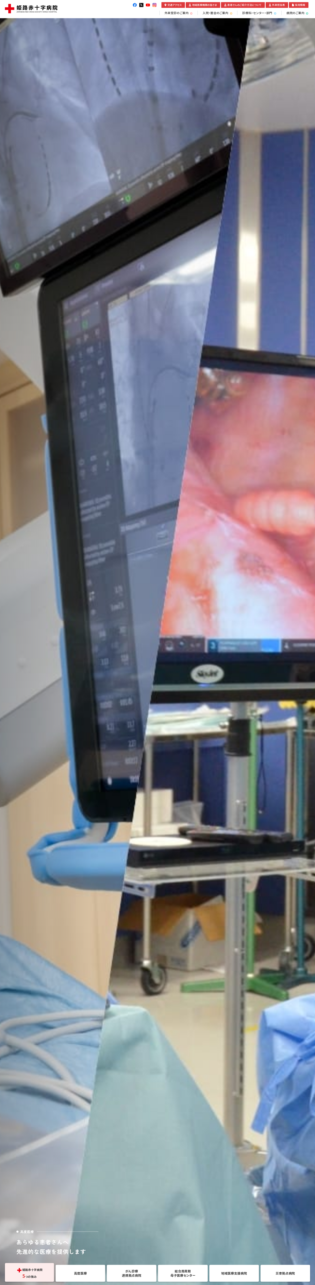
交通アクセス (175, 5)
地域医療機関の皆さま (204, 5)
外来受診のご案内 (177, 13)
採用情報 (300, 5)
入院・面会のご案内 (215, 13)
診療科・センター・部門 (257, 13)
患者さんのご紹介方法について (244, 5)
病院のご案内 (295, 13)
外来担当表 (278, 5)
